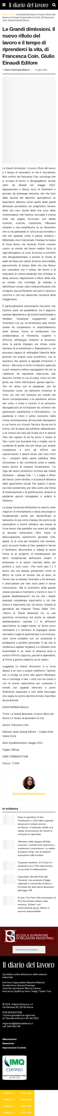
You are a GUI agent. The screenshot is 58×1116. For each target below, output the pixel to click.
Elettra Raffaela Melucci (17, 70)
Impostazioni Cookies (14, 1047)
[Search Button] (54, 5)
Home (5, 14)
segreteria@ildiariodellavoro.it (17, 1023)
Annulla (9, 1093)
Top (12, 14)
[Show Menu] (3, 5)
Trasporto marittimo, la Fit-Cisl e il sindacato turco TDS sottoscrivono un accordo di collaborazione (35, 866)
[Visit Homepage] (29, 4)
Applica (26, 1093)
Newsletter (8, 1043)
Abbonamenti (9, 1039)
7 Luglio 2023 (41, 70)
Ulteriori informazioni (27, 949)
